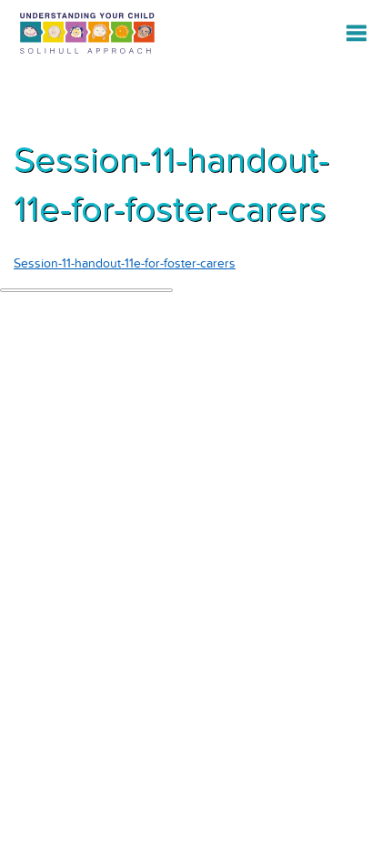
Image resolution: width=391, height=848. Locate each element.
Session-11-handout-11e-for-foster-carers (125, 263)
